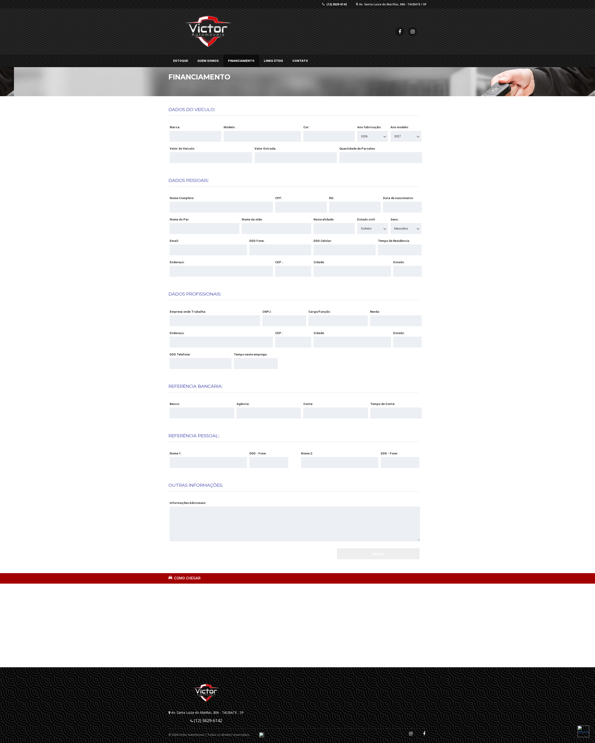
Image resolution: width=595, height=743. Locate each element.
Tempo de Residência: (394, 241)
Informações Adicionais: (188, 503)
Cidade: (319, 262)
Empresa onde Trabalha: (188, 311)
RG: (331, 198)
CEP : (279, 262)
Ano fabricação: (369, 127)
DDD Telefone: (180, 354)
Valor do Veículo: (182, 148)
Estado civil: (366, 219)
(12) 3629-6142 (337, 4)
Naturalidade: (324, 219)
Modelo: (229, 127)
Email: (174, 241)
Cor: (306, 127)
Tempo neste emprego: (251, 354)
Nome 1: (176, 453)
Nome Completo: (182, 198)
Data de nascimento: (398, 198)
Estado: (399, 262)
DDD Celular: (323, 241)
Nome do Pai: (179, 219)
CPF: (278, 198)
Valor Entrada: (265, 148)
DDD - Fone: (258, 453)
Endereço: (177, 262)
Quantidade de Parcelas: (357, 148)
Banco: (175, 404)
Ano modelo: (399, 127)
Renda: (375, 311)
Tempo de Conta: (382, 404)
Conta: (308, 404)
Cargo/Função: (319, 311)
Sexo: (394, 219)
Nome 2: (307, 453)
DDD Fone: (256, 241)
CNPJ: (266, 311)
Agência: (243, 404)
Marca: (175, 127)
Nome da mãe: (252, 219)
